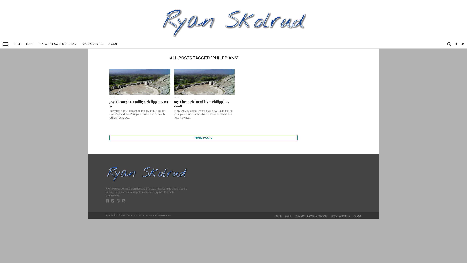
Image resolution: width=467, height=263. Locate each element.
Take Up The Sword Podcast (57, 43)
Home (17, 43)
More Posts (203, 137)
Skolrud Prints (92, 43)
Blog (29, 43)
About (112, 43)
